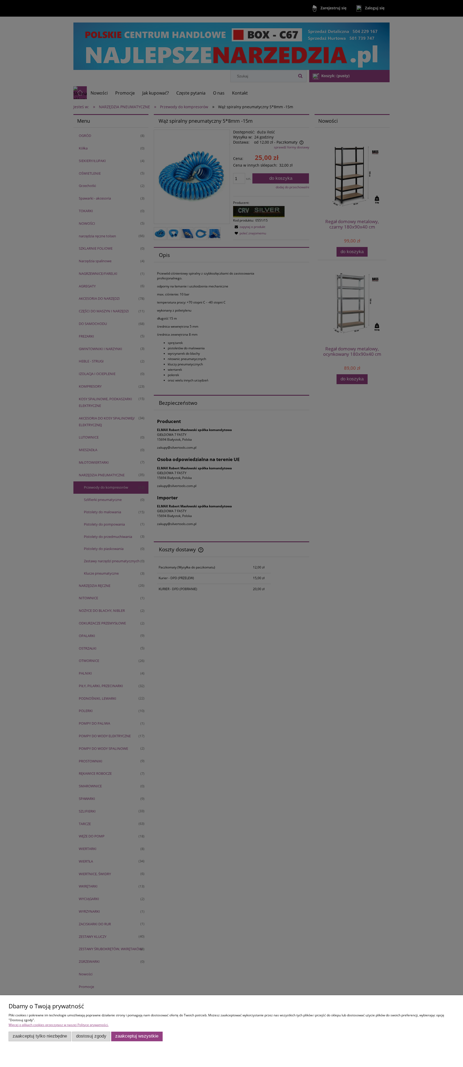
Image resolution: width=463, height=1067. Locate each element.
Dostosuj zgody (91, 1036)
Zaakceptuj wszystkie (136, 1036)
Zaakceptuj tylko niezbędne (40, 1036)
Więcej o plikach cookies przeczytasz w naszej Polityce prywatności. (59, 1025)
